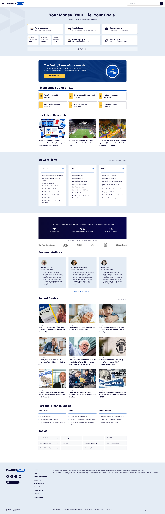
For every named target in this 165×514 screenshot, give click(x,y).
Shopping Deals (90, 448)
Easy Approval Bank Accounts (111, 192)
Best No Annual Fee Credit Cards (51, 195)
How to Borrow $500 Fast (80, 190)
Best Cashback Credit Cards (50, 186)
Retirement (66, 448)
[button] (3, 3)
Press (35, 473)
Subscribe (37, 494)
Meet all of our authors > (82, 291)
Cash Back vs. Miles (45, 416)
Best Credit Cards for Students (51, 198)
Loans (109, 448)
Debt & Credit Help (113, 443)
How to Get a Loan (77, 193)
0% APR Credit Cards (48, 183)
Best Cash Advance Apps (79, 181)
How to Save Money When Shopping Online (83, 419)
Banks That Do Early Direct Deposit (112, 195)
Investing (66, 438)
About (35, 470)
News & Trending (45, 448)
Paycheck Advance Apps (79, 184)
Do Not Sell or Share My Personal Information (81, 509)
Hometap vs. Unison (78, 178)
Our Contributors (39, 483)
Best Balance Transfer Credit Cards (52, 175)
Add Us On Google (13, 482)
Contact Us (37, 487)
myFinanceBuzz (38, 497)
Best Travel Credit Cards (49, 189)
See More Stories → (120, 299)
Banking (65, 443)
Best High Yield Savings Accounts (112, 181)
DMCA (102, 509)
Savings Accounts (45, 443)
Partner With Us (38, 490)
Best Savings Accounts (109, 178)
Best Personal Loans (78, 187)
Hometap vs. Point (77, 175)
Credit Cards (44, 438)
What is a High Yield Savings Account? (111, 419)
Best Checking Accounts (109, 175)
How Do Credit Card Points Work (49, 419)
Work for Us (37, 480)
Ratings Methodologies (40, 476)
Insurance (88, 438)
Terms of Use (96, 509)
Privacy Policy (65, 509)
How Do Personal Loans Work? (109, 422)
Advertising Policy (57, 509)
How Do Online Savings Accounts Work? (112, 416)
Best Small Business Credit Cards (52, 192)
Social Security (112, 438)
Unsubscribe (109, 509)
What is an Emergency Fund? (78, 416)
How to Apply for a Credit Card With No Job (52, 422)
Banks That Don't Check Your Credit (112, 189)
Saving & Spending (91, 443)
